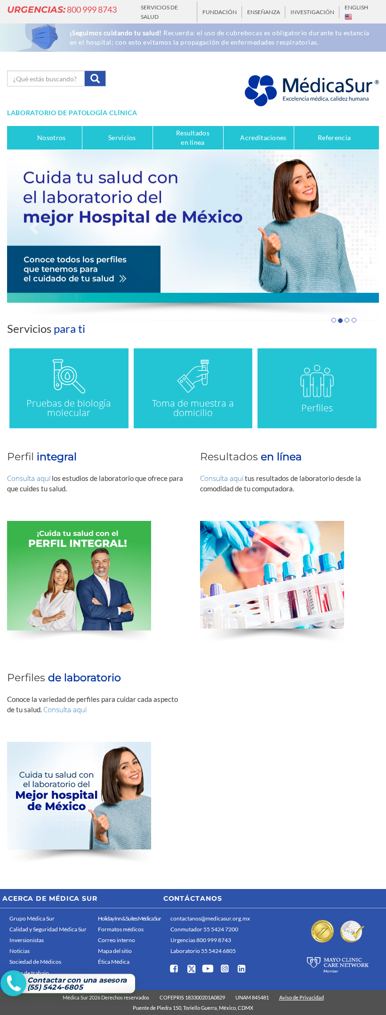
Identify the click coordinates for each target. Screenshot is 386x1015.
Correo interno (116, 940)
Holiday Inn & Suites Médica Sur (129, 918)
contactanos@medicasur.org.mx (210, 918)
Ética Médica (113, 961)
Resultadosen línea (192, 137)
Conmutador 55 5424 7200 (204, 929)
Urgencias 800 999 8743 (200, 940)
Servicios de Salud (159, 12)
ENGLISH (356, 7)
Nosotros (51, 138)
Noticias (19, 950)
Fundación (219, 12)
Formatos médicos (121, 929)
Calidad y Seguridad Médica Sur (48, 929)
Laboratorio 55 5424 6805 (203, 950)
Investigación (312, 12)
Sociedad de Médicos (35, 961)
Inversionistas (26, 940)
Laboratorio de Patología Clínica (72, 113)
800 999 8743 (62, 9)
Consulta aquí (28, 478)
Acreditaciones (263, 138)
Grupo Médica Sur (32, 918)
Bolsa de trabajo (29, 972)
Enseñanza (263, 12)
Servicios (122, 138)
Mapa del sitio (115, 950)
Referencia (334, 138)
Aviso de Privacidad (301, 997)
